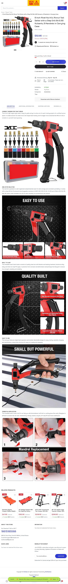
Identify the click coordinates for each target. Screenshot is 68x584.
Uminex (25, 572)
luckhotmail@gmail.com (7, 539)
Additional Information (26, 106)
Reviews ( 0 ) (57, 106)
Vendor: (37, 89)
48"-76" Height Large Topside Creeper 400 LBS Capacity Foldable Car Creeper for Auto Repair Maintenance (58, 510)
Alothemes (48, 572)
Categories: (38, 92)
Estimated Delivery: (42, 77)
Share (64, 71)
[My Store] (34, 3)
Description (11, 106)
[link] (14, 494)
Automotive (47, 92)
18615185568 (8, 531)
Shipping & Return (44, 106)
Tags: (36, 94)
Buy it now (50, 66)
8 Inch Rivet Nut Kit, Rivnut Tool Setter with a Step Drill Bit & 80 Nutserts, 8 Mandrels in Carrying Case (50, 22)
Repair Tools (9, 12)
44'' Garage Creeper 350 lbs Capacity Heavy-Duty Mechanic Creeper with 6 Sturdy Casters (26, 510)
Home (2, 12)
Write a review (38, 29)
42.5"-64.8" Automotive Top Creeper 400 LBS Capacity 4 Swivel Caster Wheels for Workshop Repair (42, 510)
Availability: (38, 87)
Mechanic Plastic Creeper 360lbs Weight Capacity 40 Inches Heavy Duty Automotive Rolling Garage (9, 510)
